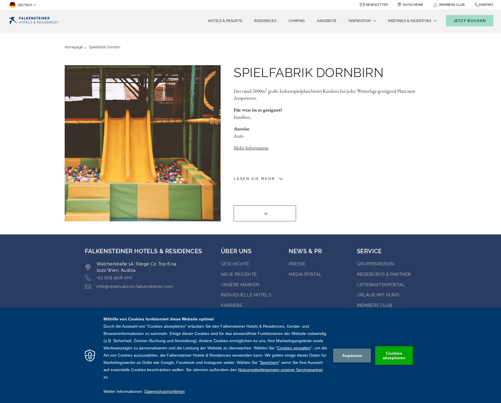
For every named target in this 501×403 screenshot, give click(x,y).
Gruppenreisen (376, 264)
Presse (297, 264)
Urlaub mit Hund (378, 295)
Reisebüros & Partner (384, 274)
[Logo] (34, 21)
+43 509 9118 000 (114, 277)
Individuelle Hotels (246, 295)
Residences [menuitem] (265, 21)
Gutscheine (413, 5)
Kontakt (486, 5)
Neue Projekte (239, 274)
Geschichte (235, 264)
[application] (250, 355)
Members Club (374, 305)
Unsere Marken (240, 284)
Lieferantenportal (381, 284)
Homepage (74, 47)
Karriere (232, 305)
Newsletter (377, 5)
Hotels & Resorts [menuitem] (225, 21)
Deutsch (25, 5)
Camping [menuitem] (296, 21)
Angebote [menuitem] (326, 21)
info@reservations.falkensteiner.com (135, 286)
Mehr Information (251, 148)
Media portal (305, 274)
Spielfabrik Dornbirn (104, 47)
